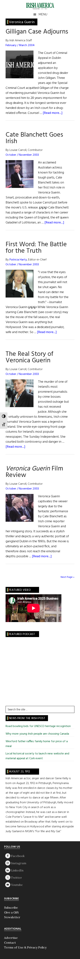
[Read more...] (53, 113)
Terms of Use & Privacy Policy (25, 947)
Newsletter (12, 917)
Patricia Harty (18, 259)
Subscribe (11, 907)
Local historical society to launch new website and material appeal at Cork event (37, 756)
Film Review (34, 472)
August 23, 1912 (19, 771)
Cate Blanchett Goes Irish (34, 138)
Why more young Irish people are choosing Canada (37, 733)
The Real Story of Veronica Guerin (29, 357)
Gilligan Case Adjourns (37, 32)
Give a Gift (11, 912)
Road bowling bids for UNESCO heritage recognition (38, 726)
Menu (43, 14)
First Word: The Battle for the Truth (36, 247)
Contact (10, 942)
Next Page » (67, 577)
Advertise (11, 938)
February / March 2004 (20, 45)
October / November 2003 (22, 155)
